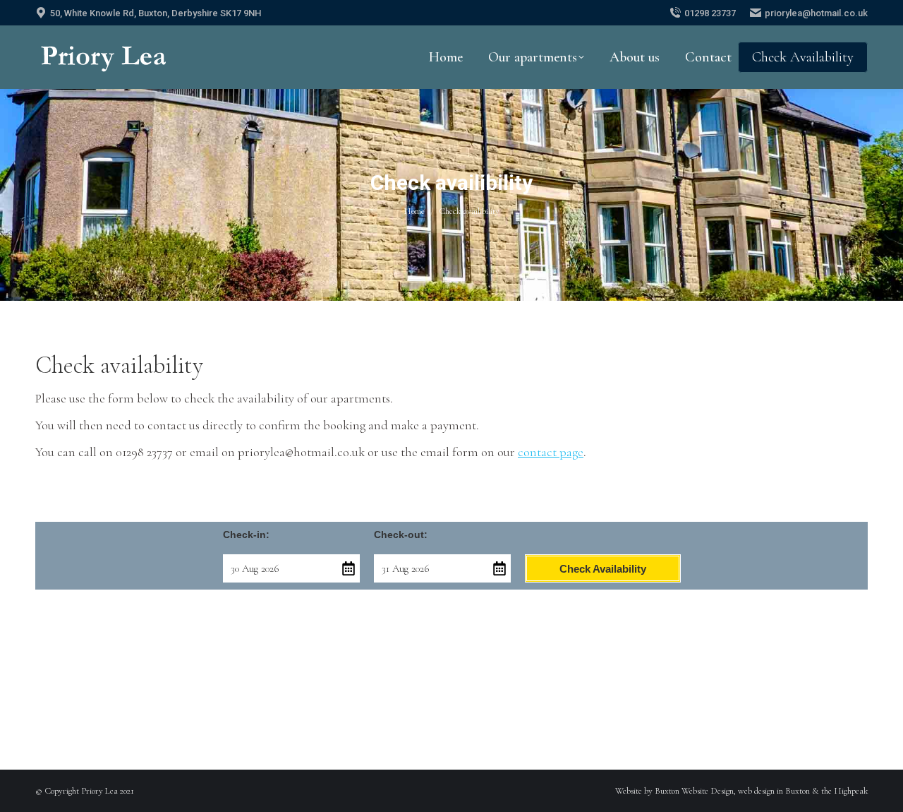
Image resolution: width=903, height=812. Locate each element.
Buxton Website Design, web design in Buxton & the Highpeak (761, 790)
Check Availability (602, 569)
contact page (550, 452)
